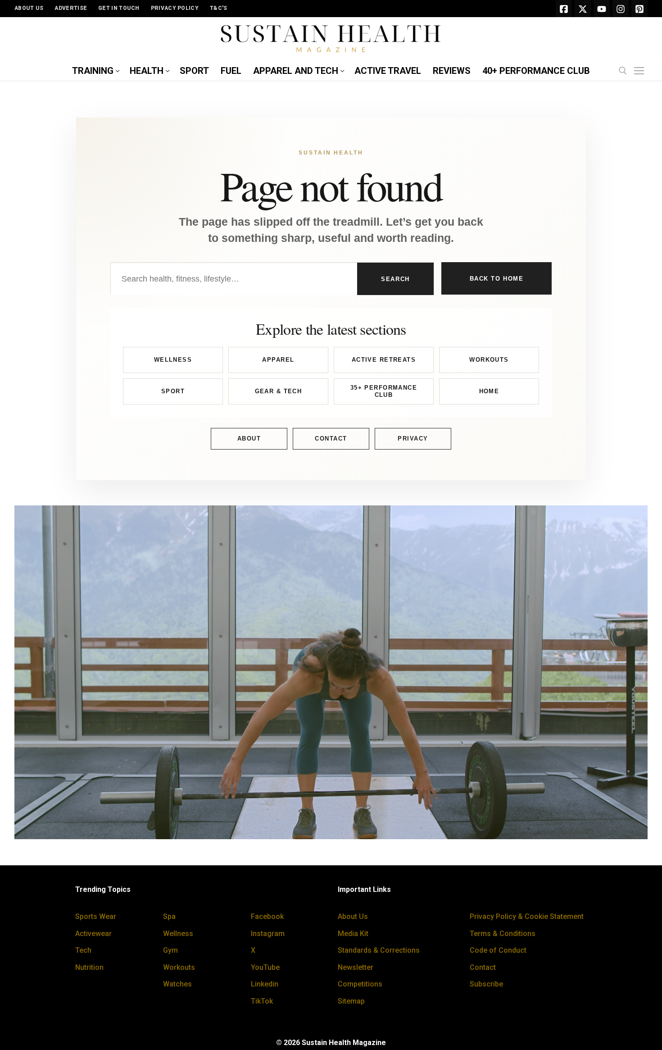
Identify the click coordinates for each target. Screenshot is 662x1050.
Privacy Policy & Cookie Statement (527, 916)
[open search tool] (623, 71)
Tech (83, 950)
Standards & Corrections (379, 950)
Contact (331, 438)
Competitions (360, 984)
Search (395, 279)
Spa (169, 916)
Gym (170, 950)
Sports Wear (95, 916)
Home (489, 391)
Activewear (93, 933)
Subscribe (486, 984)
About (249, 438)
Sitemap (351, 1001)
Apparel (278, 359)
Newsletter (355, 967)
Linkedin (264, 984)
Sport (173, 391)
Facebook (267, 916)
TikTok (262, 1001)
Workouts (488, 359)
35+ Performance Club (383, 391)
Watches (177, 984)
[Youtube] (602, 8)
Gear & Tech (278, 391)
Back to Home (497, 278)
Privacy (413, 438)
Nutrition (89, 967)
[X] (583, 8)
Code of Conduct (498, 950)
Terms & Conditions (502, 933)
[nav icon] (641, 71)
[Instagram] (620, 8)
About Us (353, 916)
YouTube (265, 967)
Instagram (268, 933)
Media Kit (353, 933)
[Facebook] (564, 8)
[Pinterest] (639, 8)
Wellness (173, 359)
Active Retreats (384, 359)
